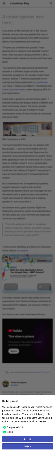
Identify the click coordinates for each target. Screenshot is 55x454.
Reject (27, 446)
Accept (27, 439)
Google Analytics (14, 427)
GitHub (9, 432)
